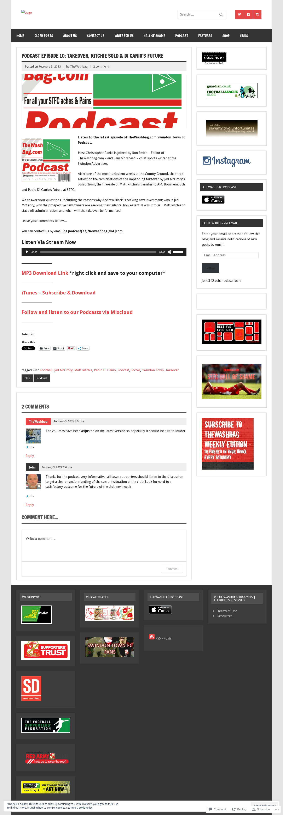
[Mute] (169, 252)
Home (20, 35)
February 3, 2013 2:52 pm (57, 467)
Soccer (135, 370)
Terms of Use (227, 611)
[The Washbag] (26, 13)
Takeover (172, 370)
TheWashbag (79, 66)
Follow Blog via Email (220, 223)
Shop (226, 35)
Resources (224, 616)
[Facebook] (248, 14)
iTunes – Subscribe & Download (59, 293)
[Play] (27, 252)
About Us (70, 35)
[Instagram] (257, 14)
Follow (210, 268)
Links (244, 35)
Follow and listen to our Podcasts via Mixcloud (77, 312)
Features (205, 35)
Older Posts (43, 35)
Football (46, 370)
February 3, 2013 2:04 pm (69, 421)
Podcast (181, 35)
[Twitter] (239, 14)
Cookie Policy (84, 807)
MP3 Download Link (45, 273)
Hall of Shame (154, 35)
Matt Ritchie (83, 370)
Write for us (124, 35)
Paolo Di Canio (105, 370)
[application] (104, 252)
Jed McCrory (63, 370)
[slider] (178, 251)
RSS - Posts (164, 638)
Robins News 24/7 (214, 63)
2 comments (101, 66)
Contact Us (95, 35)
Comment (172, 568)
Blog (27, 378)
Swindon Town (153, 370)
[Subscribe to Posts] (152, 638)
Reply (30, 456)
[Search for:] (202, 14)
